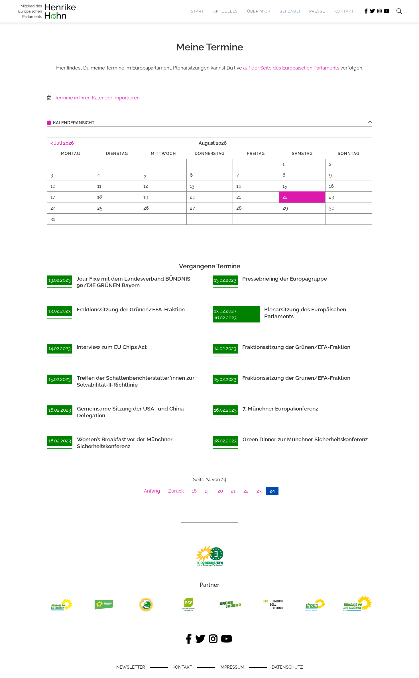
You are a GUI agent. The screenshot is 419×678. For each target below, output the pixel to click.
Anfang (152, 491)
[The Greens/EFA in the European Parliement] (209, 565)
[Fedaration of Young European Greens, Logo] (146, 612)
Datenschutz (287, 667)
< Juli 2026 (62, 143)
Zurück (176, 491)
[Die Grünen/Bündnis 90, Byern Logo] (61, 612)
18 (194, 491)
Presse (317, 11)
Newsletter (130, 667)
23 (259, 491)
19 (207, 491)
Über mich (259, 11)
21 (233, 491)
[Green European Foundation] (188, 612)
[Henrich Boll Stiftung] (273, 612)
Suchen (396, 11)
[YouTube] (387, 11)
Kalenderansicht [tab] (73, 122)
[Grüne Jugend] (230, 612)
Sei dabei (290, 11)
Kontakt (344, 11)
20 (220, 491)
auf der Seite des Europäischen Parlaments (291, 68)
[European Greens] (104, 612)
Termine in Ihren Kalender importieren (97, 98)
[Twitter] (372, 11)
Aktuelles (225, 11)
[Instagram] (379, 11)
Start (197, 11)
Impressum (231, 667)
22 (246, 491)
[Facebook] (366, 11)
